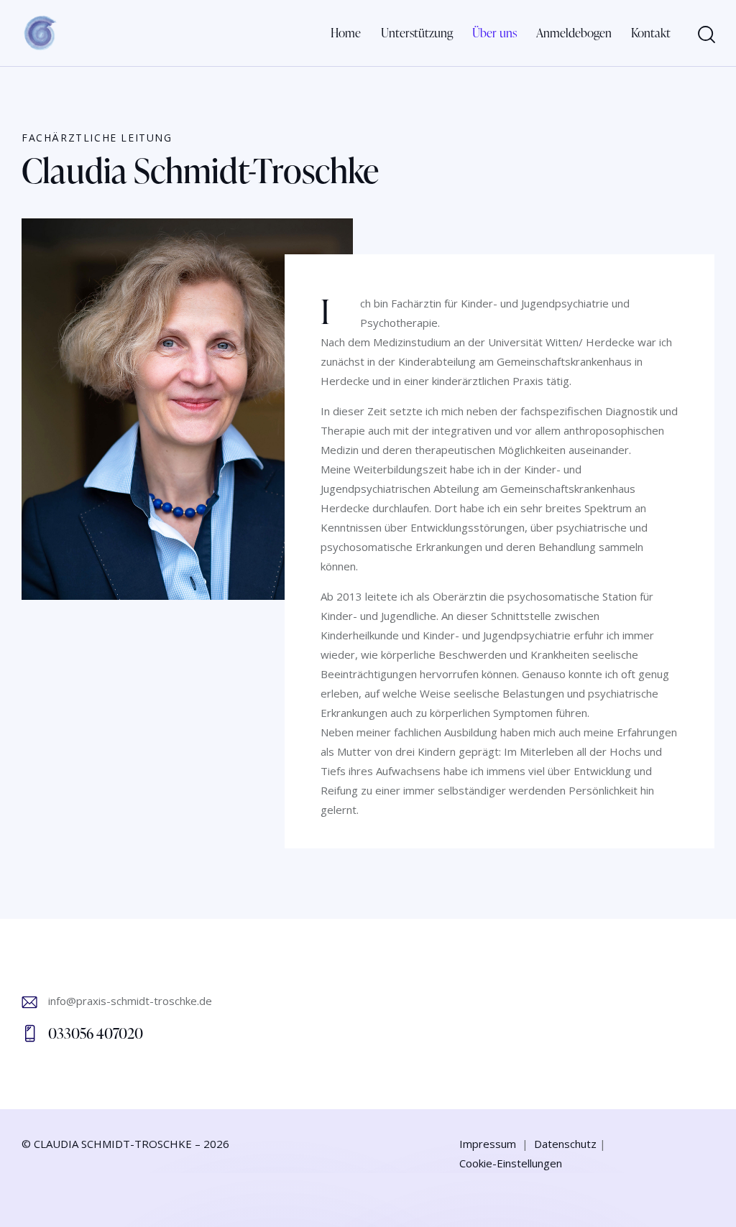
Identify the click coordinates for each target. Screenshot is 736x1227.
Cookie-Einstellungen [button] (510, 1163)
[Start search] (705, 35)
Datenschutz (565, 1143)
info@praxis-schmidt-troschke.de (130, 1001)
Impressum (487, 1143)
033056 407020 (95, 1033)
